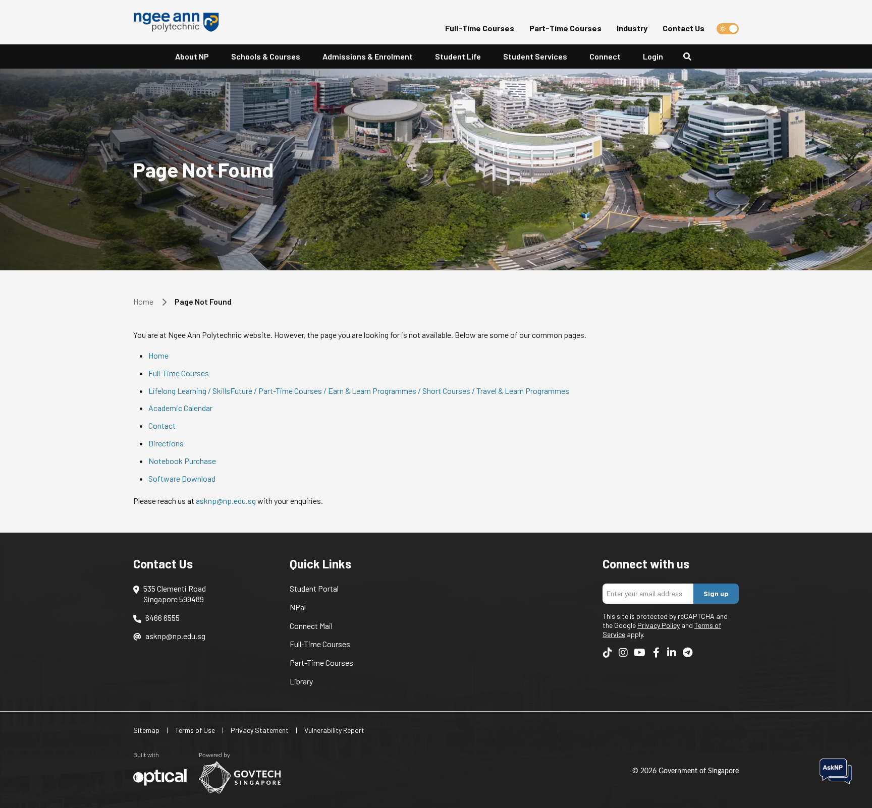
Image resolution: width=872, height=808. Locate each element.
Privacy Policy (658, 625)
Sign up (716, 593)
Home (143, 301)
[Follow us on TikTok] (608, 653)
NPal (298, 607)
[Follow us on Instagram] (623, 653)
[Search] (691, 56)
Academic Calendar (180, 408)
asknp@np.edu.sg (226, 500)
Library (301, 681)
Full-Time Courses (479, 28)
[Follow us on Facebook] (656, 653)
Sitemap (146, 730)
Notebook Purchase (182, 461)
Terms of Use (195, 730)
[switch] (728, 28)
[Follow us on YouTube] (639, 653)
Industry (632, 28)
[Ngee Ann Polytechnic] (180, 22)
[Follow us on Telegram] (687, 653)
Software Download (181, 478)
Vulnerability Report (334, 730)
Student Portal (314, 588)
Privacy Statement (260, 730)
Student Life (458, 56)
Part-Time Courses (565, 28)
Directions (166, 443)
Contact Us (683, 28)
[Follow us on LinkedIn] (672, 653)
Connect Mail (311, 625)
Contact (162, 425)
